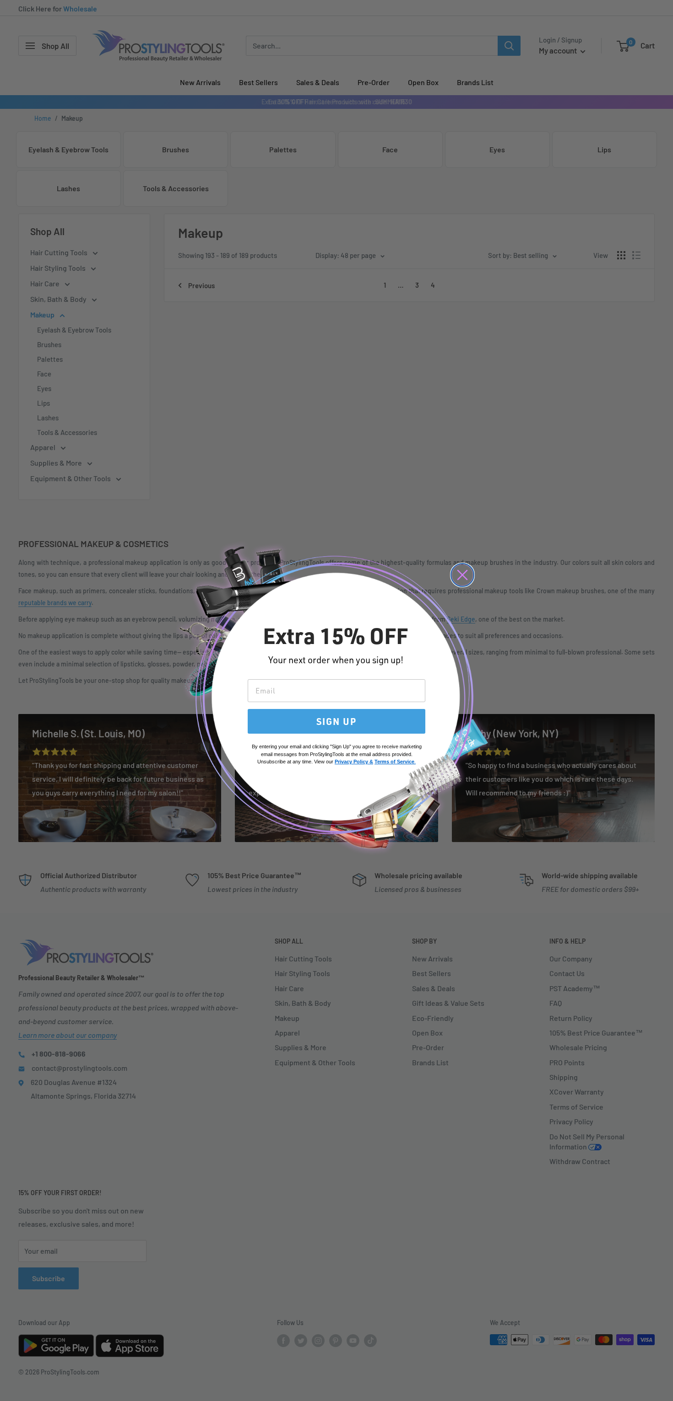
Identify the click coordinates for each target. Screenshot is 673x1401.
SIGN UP (336, 721)
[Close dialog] (462, 575)
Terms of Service (394, 761)
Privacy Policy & (354, 761)
